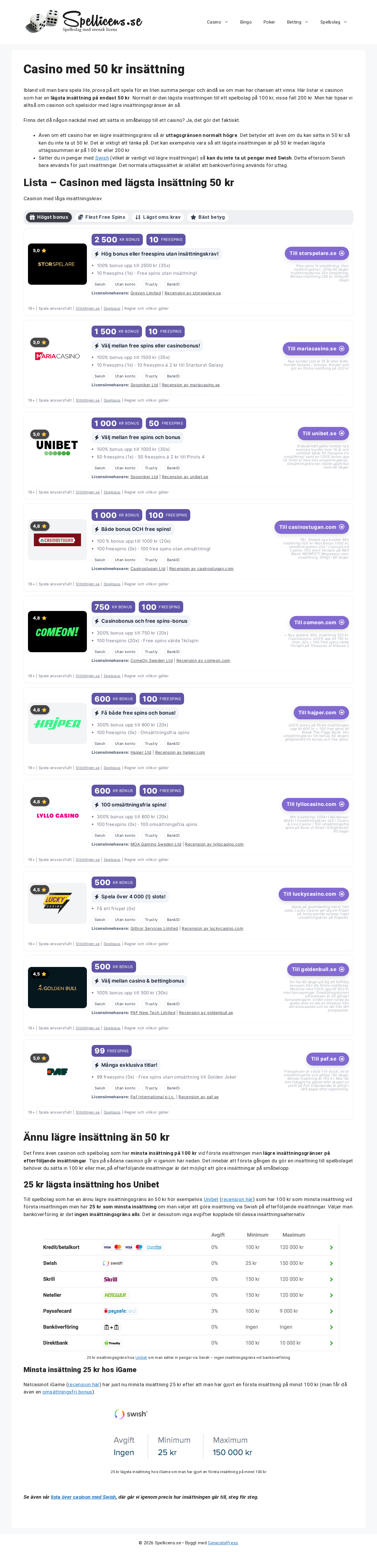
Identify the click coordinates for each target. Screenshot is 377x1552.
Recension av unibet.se (185, 476)
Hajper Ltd (140, 752)
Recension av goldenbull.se (206, 1012)
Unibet (211, 1199)
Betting (294, 22)
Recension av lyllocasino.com (214, 844)
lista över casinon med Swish (83, 1497)
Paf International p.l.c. (152, 1096)
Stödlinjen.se (88, 308)
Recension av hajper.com (180, 752)
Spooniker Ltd (144, 384)
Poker (269, 22)
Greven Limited (145, 293)
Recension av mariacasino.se (191, 384)
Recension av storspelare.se (193, 293)
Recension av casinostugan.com (201, 568)
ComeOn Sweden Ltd (151, 660)
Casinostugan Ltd (147, 568)
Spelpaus (112, 308)
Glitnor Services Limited (154, 928)
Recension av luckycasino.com (212, 928)
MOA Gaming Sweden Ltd (155, 844)
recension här (237, 1199)
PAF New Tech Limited (152, 1012)
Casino (214, 22)
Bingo (246, 22)
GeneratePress (223, 1543)
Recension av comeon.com (203, 660)
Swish (102, 158)
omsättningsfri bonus (67, 1392)
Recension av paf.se (198, 1096)
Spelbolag (330, 22)
